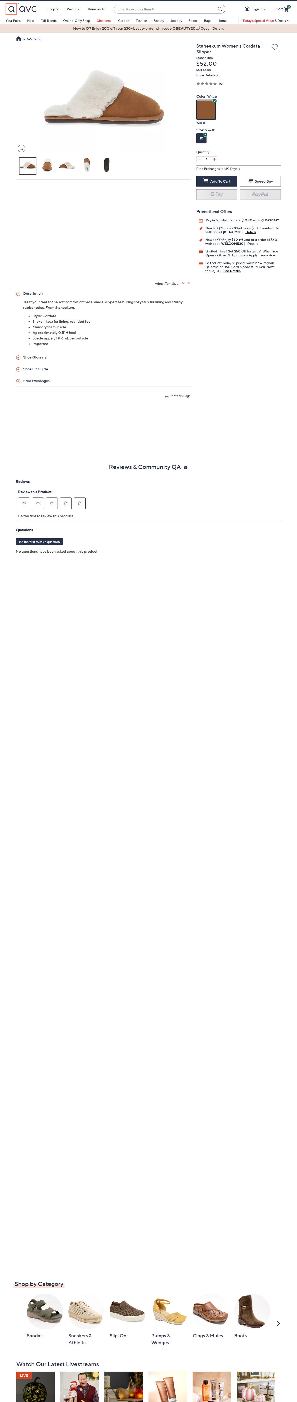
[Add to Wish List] (274, 47)
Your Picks (13, 21)
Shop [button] (51, 9)
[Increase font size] (183, 283)
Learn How (267, 255)
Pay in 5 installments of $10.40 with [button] (233, 220)
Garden (123, 21)
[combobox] (165, 9)
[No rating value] (207, 83)
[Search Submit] (220, 9)
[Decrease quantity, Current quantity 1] (199, 159)
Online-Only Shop (76, 21)
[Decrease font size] (189, 283)
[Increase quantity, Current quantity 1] (214, 159)
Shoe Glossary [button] (35, 357)
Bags (207, 21)
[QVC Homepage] (18, 39)
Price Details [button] (205, 75)
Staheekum (204, 58)
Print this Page (180, 396)
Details (250, 232)
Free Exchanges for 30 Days (216, 169)
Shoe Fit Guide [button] (35, 369)
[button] (248, 9)
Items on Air (97, 9)
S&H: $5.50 (203, 69)
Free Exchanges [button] (36, 380)
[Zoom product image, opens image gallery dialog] (20, 149)
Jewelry (176, 21)
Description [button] (33, 293)
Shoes (193, 21)
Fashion (141, 21)
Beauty (159, 21)
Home (222, 21)
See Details (232, 271)
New (30, 21)
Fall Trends (49, 21)
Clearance (104, 21)
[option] (148, 28)
